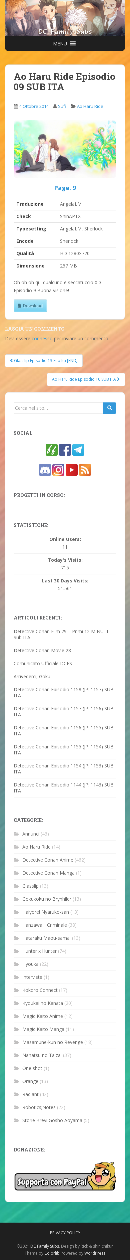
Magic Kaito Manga (43, 1029)
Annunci (30, 834)
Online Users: (65, 539)
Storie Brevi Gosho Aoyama (52, 1120)
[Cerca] (109, 408)
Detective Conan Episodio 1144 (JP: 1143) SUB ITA (64, 787)
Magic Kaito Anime (42, 1016)
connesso (42, 338)
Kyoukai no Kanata (42, 1003)
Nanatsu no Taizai (42, 1055)
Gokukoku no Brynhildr (46, 899)
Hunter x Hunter (39, 951)
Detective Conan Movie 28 (42, 650)
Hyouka (30, 964)
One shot (32, 1068)
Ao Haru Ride (90, 106)
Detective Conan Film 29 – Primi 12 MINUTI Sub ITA (61, 634)
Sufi (62, 106)
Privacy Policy (65, 1233)
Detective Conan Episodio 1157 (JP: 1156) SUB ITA (64, 711)
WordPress (94, 1253)
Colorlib (52, 1253)
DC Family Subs (44, 1246)
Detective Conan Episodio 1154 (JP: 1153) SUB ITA (64, 768)
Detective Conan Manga (48, 873)
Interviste (32, 977)
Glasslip (30, 886)
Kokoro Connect (40, 990)
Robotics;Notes (39, 1107)
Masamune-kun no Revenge (52, 1042)
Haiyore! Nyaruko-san (45, 912)
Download (33, 306)
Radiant (30, 1094)
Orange (30, 1081)
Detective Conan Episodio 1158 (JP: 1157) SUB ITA (64, 692)
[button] (60, 43)
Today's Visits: (65, 560)
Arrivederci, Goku (32, 676)
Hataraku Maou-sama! (46, 938)
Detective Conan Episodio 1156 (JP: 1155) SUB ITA (64, 730)
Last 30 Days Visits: (65, 581)
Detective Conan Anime (47, 860)
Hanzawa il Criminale (44, 925)
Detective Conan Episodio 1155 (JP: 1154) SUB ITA (64, 749)
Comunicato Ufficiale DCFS (43, 663)
